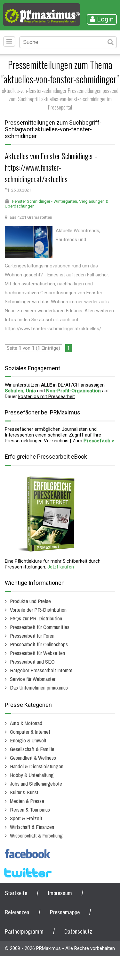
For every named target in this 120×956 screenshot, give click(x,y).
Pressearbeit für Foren (32, 635)
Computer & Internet (30, 731)
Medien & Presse (27, 801)
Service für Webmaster (32, 678)
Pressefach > (99, 441)
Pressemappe (65, 912)
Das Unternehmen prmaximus (39, 687)
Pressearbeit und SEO (32, 661)
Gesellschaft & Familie (32, 749)
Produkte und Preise (30, 601)
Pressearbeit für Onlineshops (39, 644)
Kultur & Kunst (24, 792)
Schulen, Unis (20, 391)
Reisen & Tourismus (30, 809)
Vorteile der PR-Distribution (38, 609)
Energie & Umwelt (28, 740)
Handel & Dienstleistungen (36, 766)
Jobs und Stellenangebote (36, 783)
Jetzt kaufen (60, 567)
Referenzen (17, 912)
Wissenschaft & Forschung (36, 835)
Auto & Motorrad (26, 723)
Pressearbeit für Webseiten (37, 653)
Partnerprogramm (24, 931)
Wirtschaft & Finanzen (32, 826)
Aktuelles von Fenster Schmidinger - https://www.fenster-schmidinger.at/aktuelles (51, 167)
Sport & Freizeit (26, 818)
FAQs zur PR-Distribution (36, 618)
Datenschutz (78, 931)
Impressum (60, 893)
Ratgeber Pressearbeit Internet (41, 670)
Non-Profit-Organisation (73, 391)
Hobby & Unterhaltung (32, 775)
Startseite (16, 893)
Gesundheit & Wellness (33, 757)
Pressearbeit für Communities (39, 627)
